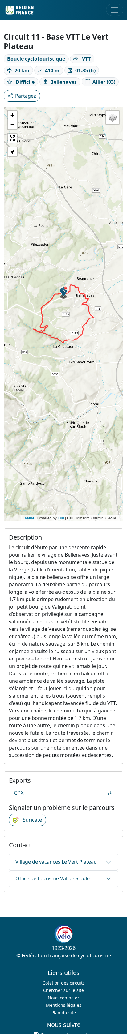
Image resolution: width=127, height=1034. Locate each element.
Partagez (25, 95)
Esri (61, 517)
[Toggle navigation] (114, 10)
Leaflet (28, 517)
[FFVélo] (63, 933)
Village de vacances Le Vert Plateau (56, 861)
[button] (64, 292)
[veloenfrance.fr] (19, 10)
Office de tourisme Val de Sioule (52, 878)
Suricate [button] (32, 819)
